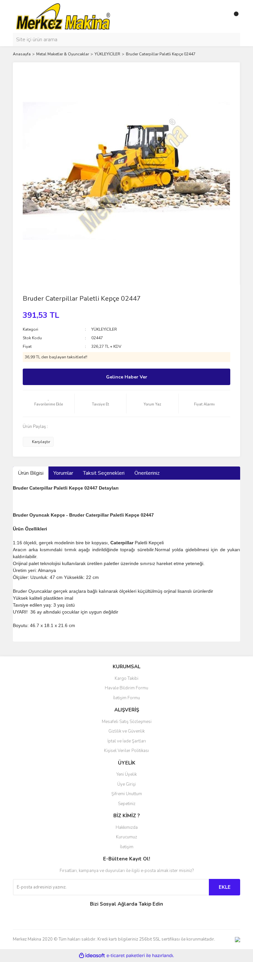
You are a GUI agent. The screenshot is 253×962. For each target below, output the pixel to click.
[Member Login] (220, 16)
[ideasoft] (92, 955)
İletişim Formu (126, 698)
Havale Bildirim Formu (126, 688)
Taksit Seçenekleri (104, 473)
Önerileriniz (146, 473)
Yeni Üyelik (126, 774)
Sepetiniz (126, 804)
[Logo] (63, 16)
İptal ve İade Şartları (126, 741)
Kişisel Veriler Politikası (126, 751)
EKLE (225, 887)
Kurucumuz (126, 837)
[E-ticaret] (125, 956)
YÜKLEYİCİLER (104, 329)
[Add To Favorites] (48, 403)
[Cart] (233, 16)
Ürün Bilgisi (30, 473)
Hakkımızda (127, 827)
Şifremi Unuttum (126, 794)
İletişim (126, 847)
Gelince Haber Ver (126, 377)
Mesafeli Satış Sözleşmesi (127, 722)
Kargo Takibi (126, 678)
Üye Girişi (126, 784)
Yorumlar (63, 473)
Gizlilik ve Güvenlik (126, 731)
